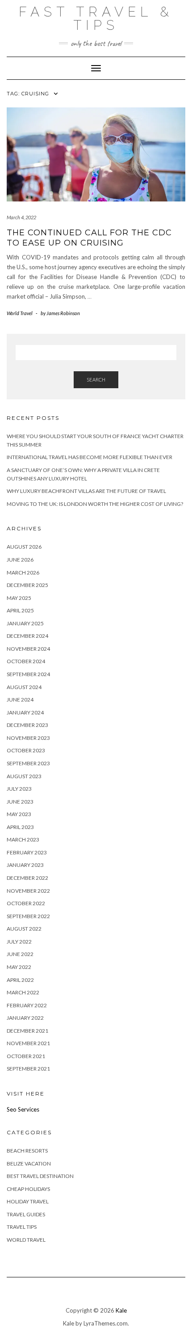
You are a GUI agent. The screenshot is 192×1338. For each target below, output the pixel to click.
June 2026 (20, 559)
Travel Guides (26, 1214)
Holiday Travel (28, 1201)
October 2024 (26, 661)
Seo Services (23, 1109)
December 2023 (27, 725)
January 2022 (25, 1017)
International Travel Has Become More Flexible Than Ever (89, 457)
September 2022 (28, 916)
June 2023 (20, 801)
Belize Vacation (29, 1163)
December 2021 (27, 1030)
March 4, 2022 (21, 217)
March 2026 (23, 572)
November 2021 (28, 1043)
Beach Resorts (27, 1150)
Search (96, 379)
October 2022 (26, 903)
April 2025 (20, 610)
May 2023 (19, 814)
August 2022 (24, 928)
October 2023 (26, 750)
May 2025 (19, 598)
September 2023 (28, 763)
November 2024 (28, 648)
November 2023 (28, 738)
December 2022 (27, 877)
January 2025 (25, 623)
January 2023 (25, 865)
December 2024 (27, 635)
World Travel (20, 313)
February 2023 (27, 852)
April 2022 (20, 980)
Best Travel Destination (40, 1176)
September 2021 (28, 1068)
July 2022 (19, 941)
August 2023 (24, 776)
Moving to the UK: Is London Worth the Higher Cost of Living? (95, 504)
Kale (121, 1310)
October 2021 (26, 1056)
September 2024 (28, 674)
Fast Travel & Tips (96, 18)
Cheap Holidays (28, 1189)
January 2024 (25, 712)
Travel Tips (22, 1226)
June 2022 (20, 954)
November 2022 (28, 890)
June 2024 (20, 699)
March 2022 (23, 992)
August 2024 (24, 687)
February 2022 (27, 1005)
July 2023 (19, 788)
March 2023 (23, 839)
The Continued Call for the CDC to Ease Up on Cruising (89, 238)
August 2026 (24, 546)
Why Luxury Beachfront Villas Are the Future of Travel (86, 491)
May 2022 (19, 967)
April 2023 (20, 827)
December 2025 (27, 585)
